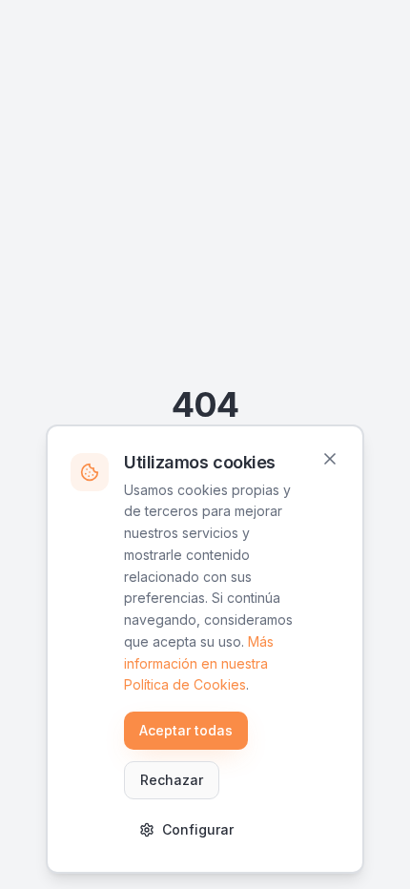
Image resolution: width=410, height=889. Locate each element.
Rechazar (171, 780)
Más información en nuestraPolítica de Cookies (199, 663)
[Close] (329, 458)
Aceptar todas (186, 730)
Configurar (198, 829)
